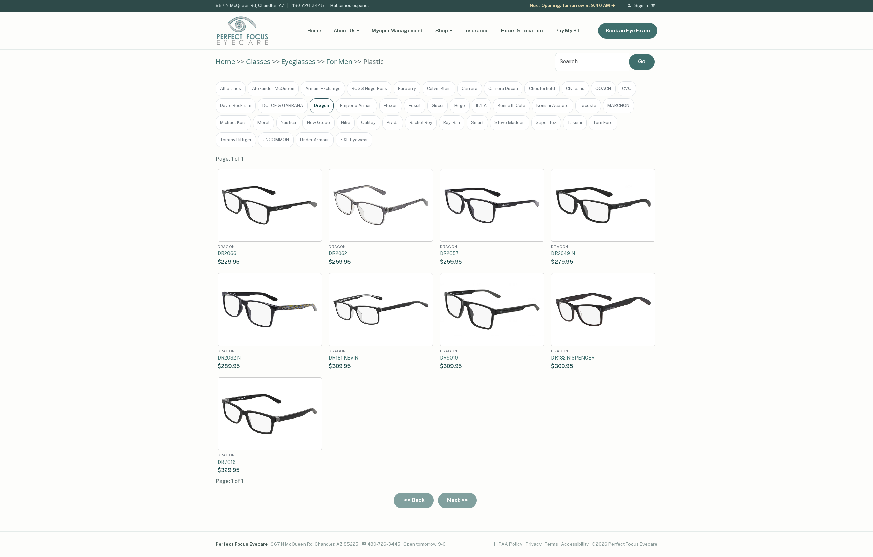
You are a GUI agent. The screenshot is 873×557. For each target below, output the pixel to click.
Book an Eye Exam (628, 30)
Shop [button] (441, 30)
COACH (603, 88)
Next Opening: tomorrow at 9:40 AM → (572, 5)
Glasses (258, 61)
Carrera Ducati (503, 88)
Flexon (391, 105)
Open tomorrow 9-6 (424, 544)
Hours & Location (522, 30)
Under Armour (314, 139)
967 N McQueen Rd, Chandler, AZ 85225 (314, 544)
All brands (230, 88)
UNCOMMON (276, 139)
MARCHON (618, 105)
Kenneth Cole (512, 105)
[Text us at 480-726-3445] (363, 544)
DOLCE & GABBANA (282, 105)
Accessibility (575, 544)
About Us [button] (345, 30)
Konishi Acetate (552, 105)
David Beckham (235, 105)
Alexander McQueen (273, 88)
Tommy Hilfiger (236, 139)
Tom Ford (603, 122)
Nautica (288, 122)
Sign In (641, 5)
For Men (339, 61)
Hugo (459, 105)
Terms (551, 544)
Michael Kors (233, 122)
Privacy (534, 544)
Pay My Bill (568, 30)
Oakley (368, 122)
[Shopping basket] (654, 6)
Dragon (321, 105)
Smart (477, 122)
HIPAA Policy (508, 544)
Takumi (574, 122)
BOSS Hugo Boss (369, 88)
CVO (627, 88)
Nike (345, 122)
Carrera (469, 88)
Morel (263, 122)
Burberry (407, 88)
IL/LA (481, 105)
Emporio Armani (356, 105)
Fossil (415, 105)
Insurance (476, 30)
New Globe (318, 122)
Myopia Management (397, 30)
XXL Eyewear (354, 139)
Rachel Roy (421, 122)
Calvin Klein (439, 88)
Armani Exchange (323, 88)
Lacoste (588, 105)
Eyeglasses (298, 61)
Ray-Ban (451, 122)
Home (314, 30)
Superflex (546, 122)
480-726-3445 (307, 5)
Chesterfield (542, 88)
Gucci (437, 105)
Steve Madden (509, 122)
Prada (393, 122)
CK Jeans (575, 88)
